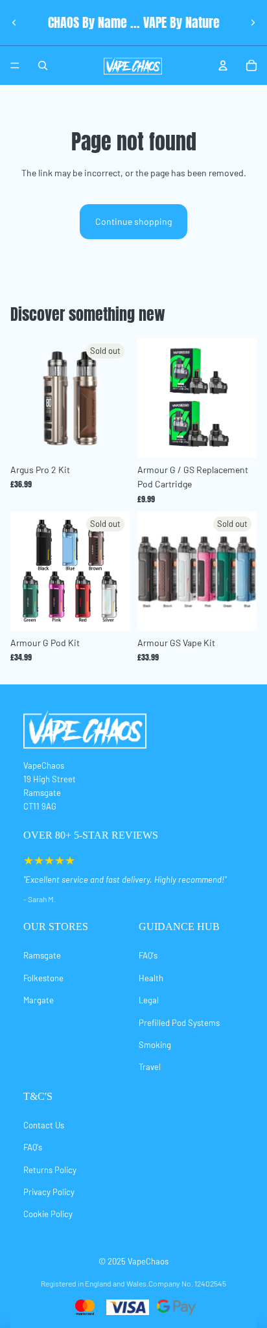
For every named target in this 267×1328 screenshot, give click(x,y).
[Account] (223, 65)
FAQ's (148, 955)
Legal (149, 1000)
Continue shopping (133, 221)
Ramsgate (42, 955)
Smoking (155, 1045)
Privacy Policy (49, 1192)
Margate (38, 1000)
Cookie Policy (48, 1214)
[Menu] (15, 65)
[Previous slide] (14, 22)
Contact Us (43, 1125)
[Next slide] (252, 22)
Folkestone (43, 978)
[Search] (43, 65)
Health (151, 978)
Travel (150, 1067)
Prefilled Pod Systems (179, 1023)
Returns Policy (49, 1170)
